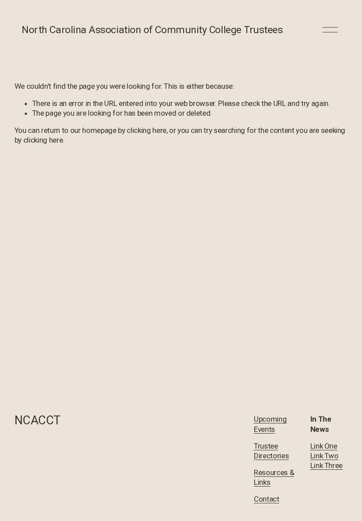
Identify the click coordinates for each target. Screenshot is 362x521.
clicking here (146, 130)
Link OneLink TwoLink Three (326, 456)
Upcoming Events (270, 424)
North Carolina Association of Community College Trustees (152, 30)
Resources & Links (274, 477)
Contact (266, 499)
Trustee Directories (271, 451)
